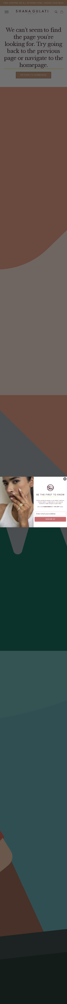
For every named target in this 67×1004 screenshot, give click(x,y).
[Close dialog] (64, 478)
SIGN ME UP (50, 519)
